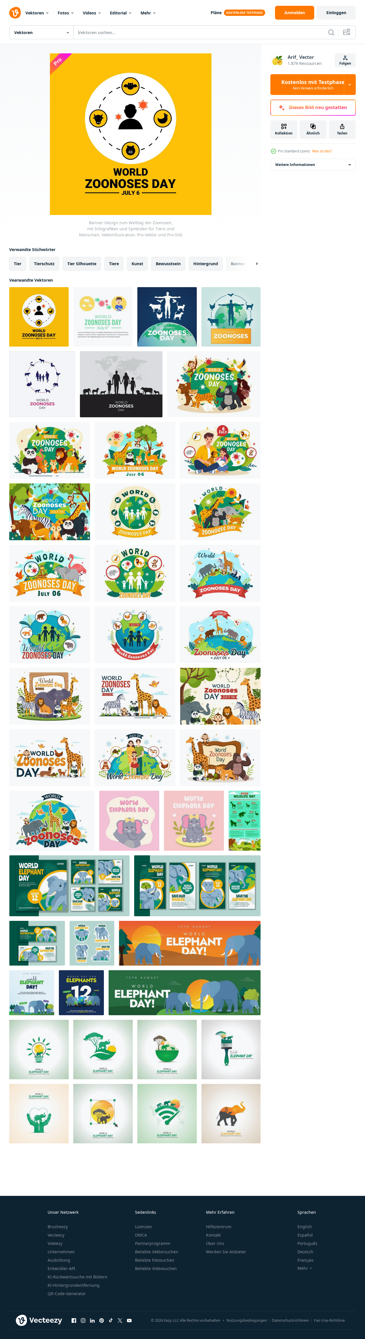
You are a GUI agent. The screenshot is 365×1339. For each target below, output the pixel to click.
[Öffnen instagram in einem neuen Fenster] (83, 1320)
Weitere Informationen (295, 164)
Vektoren (34, 13)
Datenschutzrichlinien (290, 1320)
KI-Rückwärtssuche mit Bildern (77, 1277)
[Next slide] (252, 264)
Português (307, 1243)
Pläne (216, 12)
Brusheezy (58, 1226)
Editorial (118, 13)
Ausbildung (59, 1260)
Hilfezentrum (218, 1226)
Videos (89, 13)
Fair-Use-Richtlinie (329, 1320)
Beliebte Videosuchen (156, 1268)
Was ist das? (322, 151)
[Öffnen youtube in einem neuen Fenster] (129, 1320)
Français (305, 1260)
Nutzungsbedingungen (247, 1320)
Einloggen (336, 12)
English (304, 1226)
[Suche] (331, 32)
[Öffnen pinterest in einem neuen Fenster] (101, 1320)
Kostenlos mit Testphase (313, 84)
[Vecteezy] (15, 12)
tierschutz (44, 263)
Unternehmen (61, 1251)
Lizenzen (143, 1226)
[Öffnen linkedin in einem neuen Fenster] (92, 1320)
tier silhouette (81, 263)
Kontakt (213, 1235)
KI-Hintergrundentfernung (74, 1285)
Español (305, 1235)
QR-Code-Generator (67, 1293)
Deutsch (305, 1251)
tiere (114, 263)
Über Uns (215, 1243)
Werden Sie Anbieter (226, 1251)
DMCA (141, 1235)
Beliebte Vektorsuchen (156, 1251)
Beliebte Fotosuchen (154, 1260)
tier (17, 263)
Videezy (55, 1243)
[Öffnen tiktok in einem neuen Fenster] (110, 1320)
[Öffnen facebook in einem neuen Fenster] (74, 1320)
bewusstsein (168, 263)
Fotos (63, 13)
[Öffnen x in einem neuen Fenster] (120, 1320)
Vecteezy (56, 1235)
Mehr (146, 13)
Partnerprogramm (152, 1243)
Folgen (345, 63)
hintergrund (205, 263)
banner (238, 263)
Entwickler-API (61, 1268)
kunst (137, 263)
